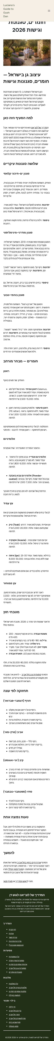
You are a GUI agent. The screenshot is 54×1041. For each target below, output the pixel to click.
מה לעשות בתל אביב (17, 1018)
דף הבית (12, 929)
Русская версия (16, 945)
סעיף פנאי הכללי (15, 869)
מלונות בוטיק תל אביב (18, 987)
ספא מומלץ (13, 1026)
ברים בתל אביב (15, 1010)
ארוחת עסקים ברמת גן (18, 964)
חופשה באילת (14, 995)
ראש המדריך (21, 881)
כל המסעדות (14, 956)
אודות (11, 933)
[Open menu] (49, 10)
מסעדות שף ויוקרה (16, 960)
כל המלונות (13, 983)
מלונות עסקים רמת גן (17, 991)
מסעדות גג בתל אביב (31, 674)
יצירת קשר (13, 937)
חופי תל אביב (14, 1014)
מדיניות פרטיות (15, 941)
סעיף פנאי (8, 881)
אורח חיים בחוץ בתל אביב (29, 862)
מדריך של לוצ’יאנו (39, 127)
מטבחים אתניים (15, 972)
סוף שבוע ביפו (14, 1022)
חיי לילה (12, 1006)
